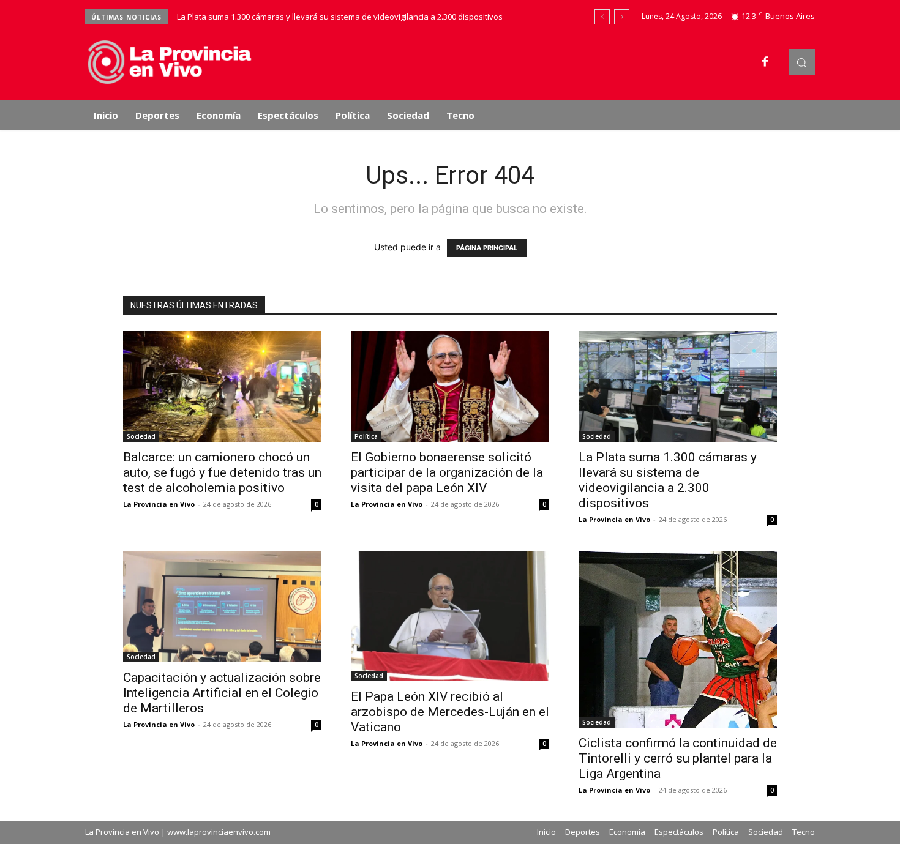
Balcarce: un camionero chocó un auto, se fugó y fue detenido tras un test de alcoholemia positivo (222, 472)
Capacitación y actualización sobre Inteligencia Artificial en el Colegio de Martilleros (222, 692)
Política (366, 436)
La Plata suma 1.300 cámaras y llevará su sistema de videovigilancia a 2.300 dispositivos (340, 16)
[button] (802, 62)
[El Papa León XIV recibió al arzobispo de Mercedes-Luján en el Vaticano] (450, 616)
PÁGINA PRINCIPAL (486, 248)
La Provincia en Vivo (159, 504)
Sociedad (141, 436)
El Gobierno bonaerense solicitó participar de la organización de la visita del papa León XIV (447, 472)
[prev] (602, 16)
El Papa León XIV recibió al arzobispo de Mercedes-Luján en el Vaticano (450, 711)
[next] (621, 16)
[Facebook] (765, 62)
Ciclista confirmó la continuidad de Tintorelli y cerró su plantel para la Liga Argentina (678, 758)
